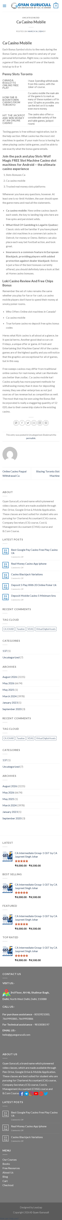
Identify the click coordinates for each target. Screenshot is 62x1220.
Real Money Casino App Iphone (28, 563)
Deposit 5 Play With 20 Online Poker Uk (34, 584)
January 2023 (10, 702)
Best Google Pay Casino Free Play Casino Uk (34, 551)
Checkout (8, 1185)
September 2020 (11, 709)
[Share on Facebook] (22, 423)
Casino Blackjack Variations (27, 574)
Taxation (21, 629)
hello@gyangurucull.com (16, 1034)
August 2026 (9, 676)
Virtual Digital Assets (46, 629)
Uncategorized (11, 657)
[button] (9, 1218)
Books (6, 1163)
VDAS (30, 629)
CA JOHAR (8, 629)
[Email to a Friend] (34, 423)
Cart (5, 1180)
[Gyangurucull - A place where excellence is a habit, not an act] (31, 6)
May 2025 (8, 689)
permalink (31, 438)
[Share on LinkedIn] (40, 423)
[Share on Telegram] (46, 423)
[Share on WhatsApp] (16, 423)
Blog (5, 1176)
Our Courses (9, 1159)
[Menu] (4, 6)
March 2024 (9, 696)
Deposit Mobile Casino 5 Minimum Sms (33, 595)
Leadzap (38, 1207)
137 (4, 650)
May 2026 (8, 683)
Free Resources (11, 1168)
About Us (7, 1172)
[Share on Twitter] (28, 423)
